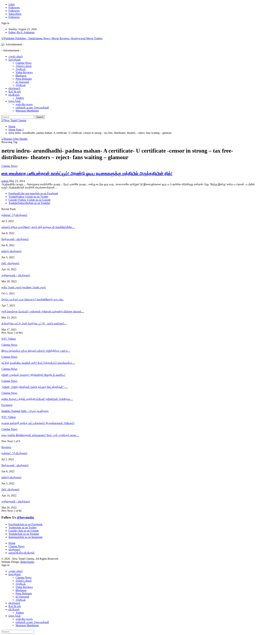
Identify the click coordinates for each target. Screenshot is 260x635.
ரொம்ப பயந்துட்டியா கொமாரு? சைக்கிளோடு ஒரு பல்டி (32, 299)
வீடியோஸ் (13, 94)
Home (11, 543)
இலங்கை (21, 75)
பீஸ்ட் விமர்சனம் (10, 263)
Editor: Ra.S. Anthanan (21, 32)
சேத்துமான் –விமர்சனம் (15, 239)
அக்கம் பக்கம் (24, 66)
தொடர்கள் (14, 101)
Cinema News (23, 62)
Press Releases (24, 78)
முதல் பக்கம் (15, 56)
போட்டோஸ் (14, 91)
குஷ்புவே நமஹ (24, 104)
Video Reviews (24, 72)
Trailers (20, 97)
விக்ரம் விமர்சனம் (11, 251)
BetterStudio (27, 561)
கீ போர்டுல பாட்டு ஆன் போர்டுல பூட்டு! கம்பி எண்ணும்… (34, 323)
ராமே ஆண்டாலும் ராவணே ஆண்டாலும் (23, 287)
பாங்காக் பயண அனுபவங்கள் (32, 107)
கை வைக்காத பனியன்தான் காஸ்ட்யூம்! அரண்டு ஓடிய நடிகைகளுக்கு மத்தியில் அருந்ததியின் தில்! (86, 173)
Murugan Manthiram (27, 110)
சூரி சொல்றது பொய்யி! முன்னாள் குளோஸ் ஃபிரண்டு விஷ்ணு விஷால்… (42, 311)
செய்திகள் (14, 59)
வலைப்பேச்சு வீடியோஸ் (21, 552)
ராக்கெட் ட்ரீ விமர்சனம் (14, 215)
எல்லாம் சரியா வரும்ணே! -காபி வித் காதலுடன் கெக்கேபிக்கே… (38, 227)
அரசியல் (21, 69)
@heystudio (25, 517)
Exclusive (6, 405)
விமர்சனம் (14, 88)
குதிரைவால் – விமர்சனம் (15, 275)
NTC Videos (8, 417)
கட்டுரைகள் (22, 81)
